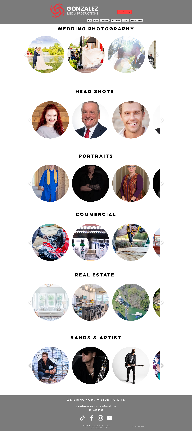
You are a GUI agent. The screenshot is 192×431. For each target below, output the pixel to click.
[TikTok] (82, 418)
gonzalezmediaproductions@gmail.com (96, 406)
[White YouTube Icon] (109, 418)
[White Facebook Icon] (91, 418)
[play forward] (157, 54)
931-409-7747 (96, 410)
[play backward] (25, 54)
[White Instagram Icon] (100, 418)
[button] (45, 54)
